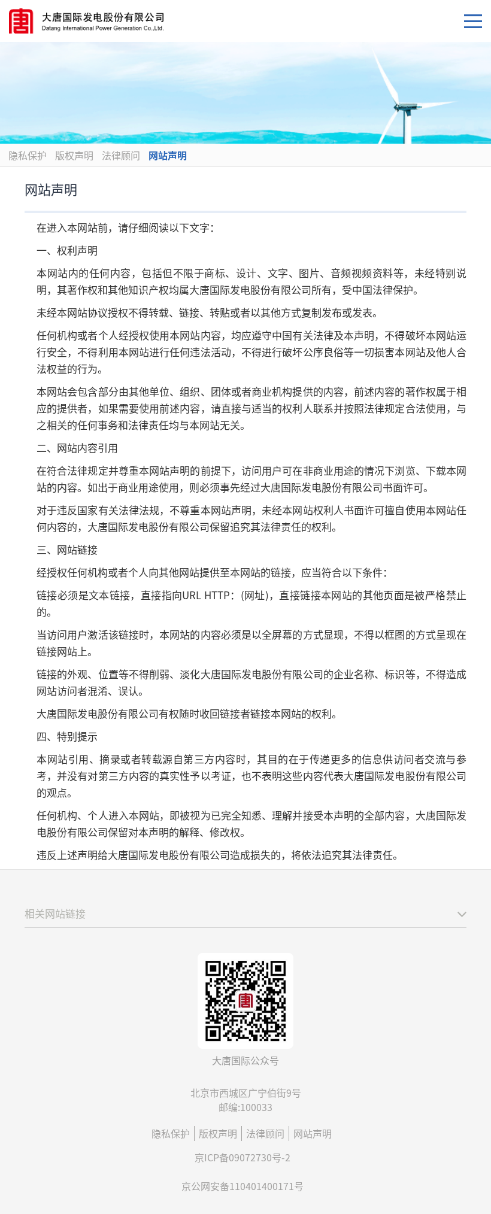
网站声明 (167, 155)
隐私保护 (27, 155)
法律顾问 (121, 155)
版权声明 (74, 155)
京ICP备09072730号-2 (242, 1157)
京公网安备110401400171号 (242, 1186)
